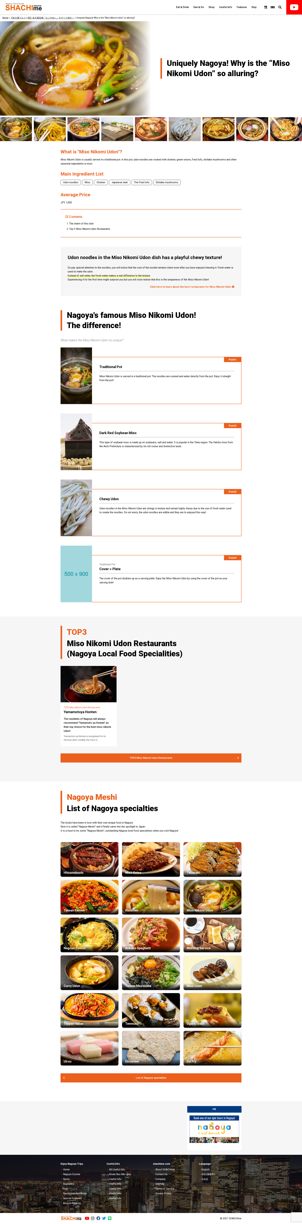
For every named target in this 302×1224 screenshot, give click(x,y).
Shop (212, 7)
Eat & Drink (182, 7)
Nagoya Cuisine (71, 1174)
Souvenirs (68, 1183)
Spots (66, 1179)
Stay (254, 7)
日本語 (204, 1179)
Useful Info (225, 7)
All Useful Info (117, 1169)
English (205, 1169)
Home (5, 18)
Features (242, 7)
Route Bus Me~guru (120, 1174)
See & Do (198, 7)
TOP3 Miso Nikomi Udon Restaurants (151, 757)
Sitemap (160, 1183)
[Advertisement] (119, 1128)
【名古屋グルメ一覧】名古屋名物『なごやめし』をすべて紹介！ (42, 18)
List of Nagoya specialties (151, 1077)
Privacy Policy (163, 1193)
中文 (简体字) (208, 1174)
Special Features (72, 1198)
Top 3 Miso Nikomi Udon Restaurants (89, 228)
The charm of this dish (81, 223)
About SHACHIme (165, 1169)
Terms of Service (164, 1188)
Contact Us (161, 1174)
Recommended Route (75, 1193)
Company (160, 1179)
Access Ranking (72, 1203)
